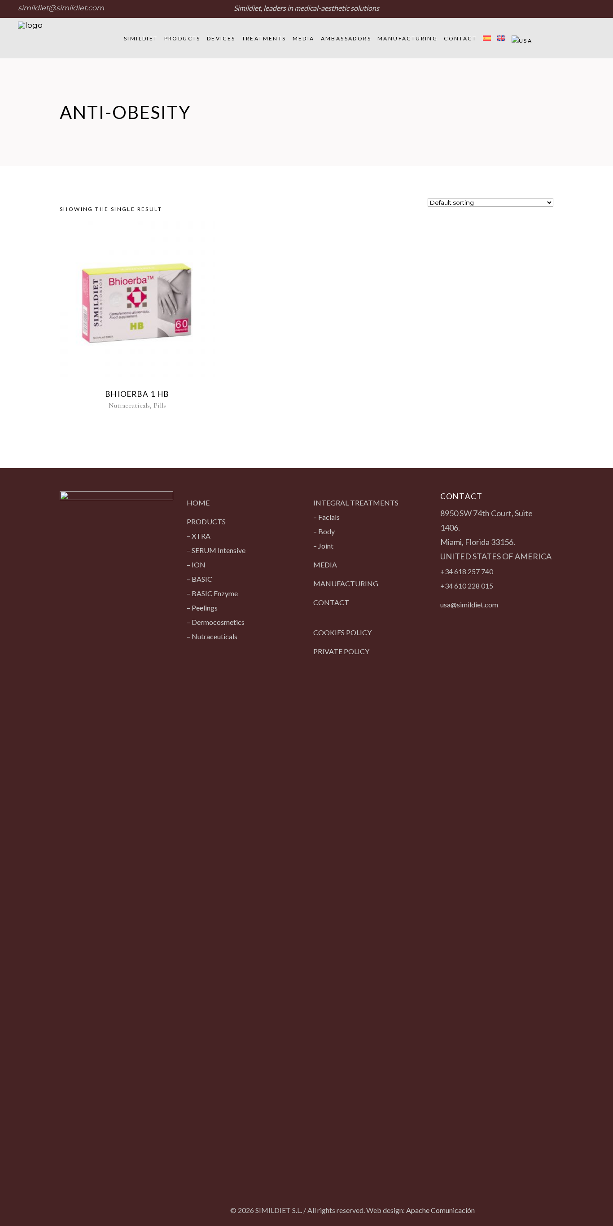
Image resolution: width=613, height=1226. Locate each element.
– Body (324, 531)
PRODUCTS (206, 521)
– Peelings (202, 607)
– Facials (326, 517)
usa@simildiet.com (469, 604)
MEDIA (325, 564)
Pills (159, 405)
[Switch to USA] (521, 38)
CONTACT (331, 602)
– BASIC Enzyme (212, 593)
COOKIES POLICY (342, 632)
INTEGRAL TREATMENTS (355, 502)
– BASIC (199, 579)
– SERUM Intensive (216, 550)
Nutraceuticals (129, 405)
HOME (198, 502)
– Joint (323, 545)
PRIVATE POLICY (341, 651)
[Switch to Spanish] (487, 38)
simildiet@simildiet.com (61, 8)
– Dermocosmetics (216, 622)
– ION (196, 564)
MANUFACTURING (345, 583)
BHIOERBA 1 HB (137, 394)
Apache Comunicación (440, 1210)
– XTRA (198, 536)
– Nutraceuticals (212, 636)
